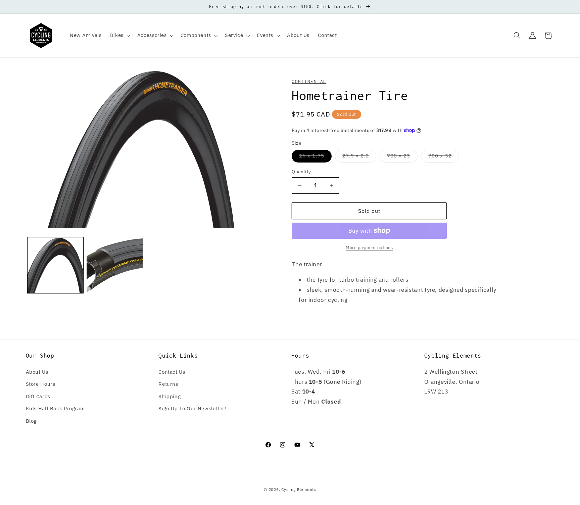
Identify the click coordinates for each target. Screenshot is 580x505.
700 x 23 (402, 157)
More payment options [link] (369, 247)
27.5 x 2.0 (359, 157)
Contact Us (171, 372)
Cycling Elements (298, 489)
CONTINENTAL (309, 81)
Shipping (169, 396)
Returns (168, 384)
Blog (31, 421)
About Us (37, 372)
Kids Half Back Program (55, 408)
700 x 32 (443, 157)
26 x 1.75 (315, 157)
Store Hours (40, 384)
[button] (119, 35)
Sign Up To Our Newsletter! (192, 408)
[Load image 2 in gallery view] (114, 265)
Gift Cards (38, 396)
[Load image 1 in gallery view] (55, 265)
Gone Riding (342, 381)
